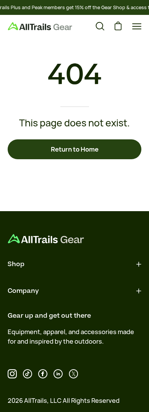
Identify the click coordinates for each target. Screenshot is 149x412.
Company (23, 291)
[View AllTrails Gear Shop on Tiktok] (27, 373)
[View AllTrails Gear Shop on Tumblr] (58, 373)
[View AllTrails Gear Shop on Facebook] (42, 373)
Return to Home (75, 149)
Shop (16, 264)
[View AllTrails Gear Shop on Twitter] (73, 373)
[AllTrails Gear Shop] (40, 26)
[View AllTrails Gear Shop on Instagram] (12, 373)
